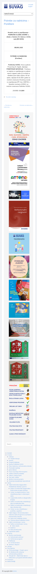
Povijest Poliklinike (14, 462)
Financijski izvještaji (14, 468)
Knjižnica (12, 528)
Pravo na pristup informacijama (18, 472)
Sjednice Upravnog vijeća (16, 479)
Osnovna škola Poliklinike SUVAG (19, 520)
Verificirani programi (16, 539)
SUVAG (15, 571)
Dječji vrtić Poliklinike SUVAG (18, 518)
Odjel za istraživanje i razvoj (17, 522)
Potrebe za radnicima (26, 105)
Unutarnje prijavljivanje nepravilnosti (19, 481)
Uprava (11, 460)
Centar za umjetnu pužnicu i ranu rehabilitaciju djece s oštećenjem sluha (19, 494)
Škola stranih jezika (15, 530)
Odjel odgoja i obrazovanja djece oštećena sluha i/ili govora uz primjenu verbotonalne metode (20, 514)
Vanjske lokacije (15, 459)
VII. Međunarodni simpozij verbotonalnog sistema (16, 553)
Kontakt (9, 453)
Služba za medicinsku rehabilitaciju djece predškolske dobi (20, 502)
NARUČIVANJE (11, 561)
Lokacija (11, 457)
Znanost (9, 533)
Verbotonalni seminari (16, 537)
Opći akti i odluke (14, 477)
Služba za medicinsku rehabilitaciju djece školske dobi (20, 506)
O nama (9, 455)
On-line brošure (15, 543)
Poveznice (10, 559)
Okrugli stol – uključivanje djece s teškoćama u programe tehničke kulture (20, 557)
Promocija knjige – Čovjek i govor (18, 550)
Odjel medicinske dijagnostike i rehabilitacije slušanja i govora (18, 486)
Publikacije (12, 541)
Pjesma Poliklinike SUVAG (16, 464)
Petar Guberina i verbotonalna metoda (20, 466)
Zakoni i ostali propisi (15, 475)
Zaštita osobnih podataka (16, 473)
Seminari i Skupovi (14, 544)
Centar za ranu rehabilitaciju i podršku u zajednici (18, 510)
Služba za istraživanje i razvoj (18, 524)
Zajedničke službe (14, 531)
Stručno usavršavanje (15, 535)
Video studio (15, 526)
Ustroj (9, 483)
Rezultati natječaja (11, 97)
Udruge (9, 546)
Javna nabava (13, 470)
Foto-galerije (11, 548)
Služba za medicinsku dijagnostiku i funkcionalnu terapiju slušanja (20, 489)
